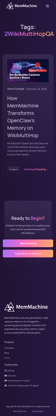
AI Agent (13, 169)
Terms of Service (19, 411)
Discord (11, 375)
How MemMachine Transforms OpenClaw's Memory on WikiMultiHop (23, 117)
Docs (7, 357)
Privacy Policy (37, 411)
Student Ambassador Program (23, 385)
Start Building (28, 243)
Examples (9, 347)
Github (10, 370)
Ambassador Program (18, 380)
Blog (6, 352)
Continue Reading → (36, 169)
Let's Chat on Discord (28, 253)
